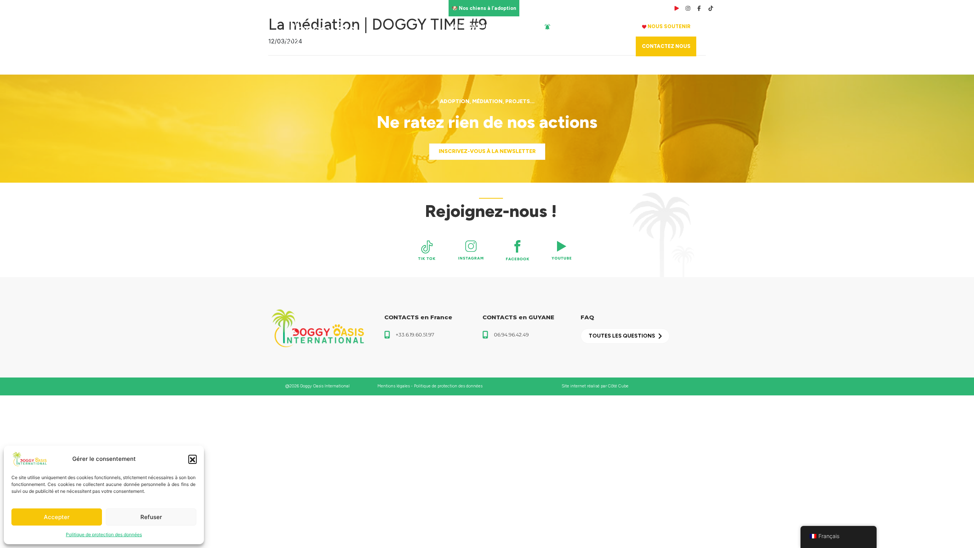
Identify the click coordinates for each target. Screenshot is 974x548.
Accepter (57, 517)
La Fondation (469, 26)
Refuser (151, 517)
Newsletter (536, 8)
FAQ (587, 8)
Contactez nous (666, 46)
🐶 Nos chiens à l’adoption (484, 8)
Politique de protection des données (104, 534)
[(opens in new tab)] (427, 250)
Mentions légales (393, 386)
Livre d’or (565, 8)
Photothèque (614, 8)
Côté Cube (618, 386)
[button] (192, 459)
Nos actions (612, 26)
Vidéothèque (651, 8)
